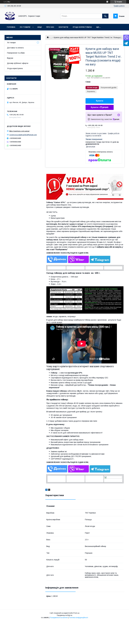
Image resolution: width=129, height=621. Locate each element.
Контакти (63, 27)
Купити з (95, 107)
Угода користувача (82, 27)
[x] (49, 490)
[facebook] (46, 490)
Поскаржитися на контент (59, 617)
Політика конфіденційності (78, 617)
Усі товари (25, 27)
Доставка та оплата (15, 48)
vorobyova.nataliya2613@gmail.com (23, 135)
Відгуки (10, 58)
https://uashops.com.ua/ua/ (19, 131)
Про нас (50, 27)
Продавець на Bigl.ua (64, 615)
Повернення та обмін (16, 53)
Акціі (39, 27)
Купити (99, 101)
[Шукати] (105, 16)
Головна (11, 27)
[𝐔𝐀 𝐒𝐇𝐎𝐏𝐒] (10, 21)
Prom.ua (76, 613)
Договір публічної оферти (17, 63)
